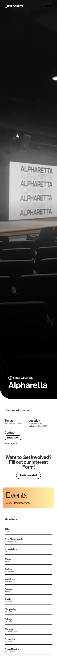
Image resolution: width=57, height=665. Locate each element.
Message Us (13, 438)
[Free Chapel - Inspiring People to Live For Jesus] (14, 6)
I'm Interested (28, 475)
